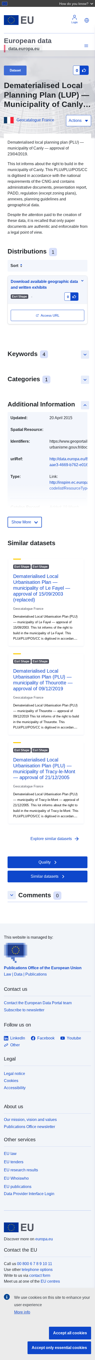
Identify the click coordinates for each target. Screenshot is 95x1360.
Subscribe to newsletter (24, 1010)
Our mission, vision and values (30, 1120)
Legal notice (14, 1074)
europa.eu (44, 1239)
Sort (14, 266)
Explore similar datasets (55, 839)
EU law (10, 1154)
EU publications (17, 1187)
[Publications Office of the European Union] (45, 951)
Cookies (11, 1081)
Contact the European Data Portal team (38, 1003)
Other (15, 1045)
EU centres (50, 1281)
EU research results (21, 1170)
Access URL (50, 315)
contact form (39, 1275)
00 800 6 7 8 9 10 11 (34, 1264)
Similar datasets (44, 876)
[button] (76, 3)
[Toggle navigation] (85, 45)
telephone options (37, 1270)
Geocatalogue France (35, 120)
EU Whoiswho (16, 1178)
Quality (44, 862)
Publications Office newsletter (29, 1127)
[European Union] (45, 1227)
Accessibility (15, 1088)
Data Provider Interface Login (29, 1193)
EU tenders (13, 1162)
